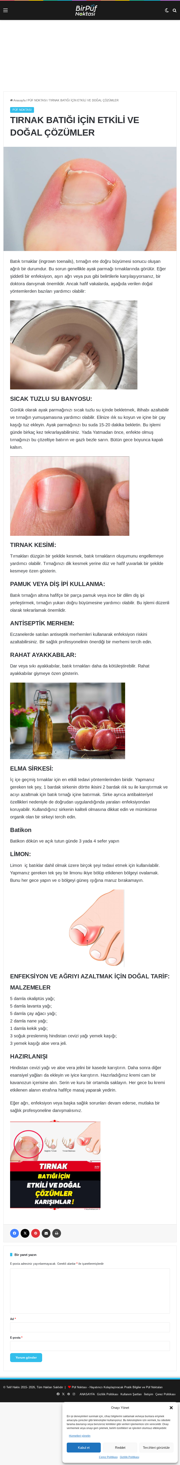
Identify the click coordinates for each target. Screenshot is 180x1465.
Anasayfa (19, 100)
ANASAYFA (87, 1394)
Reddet (120, 1447)
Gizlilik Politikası (129, 1457)
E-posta (16, 1337)
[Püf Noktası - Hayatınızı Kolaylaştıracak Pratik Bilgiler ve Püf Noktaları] (90, 10)
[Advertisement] (90, 57)
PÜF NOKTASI (37, 100)
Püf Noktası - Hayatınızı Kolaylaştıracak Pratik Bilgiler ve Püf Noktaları (117, 1387)
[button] (171, 1408)
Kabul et (84, 1447)
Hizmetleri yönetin (79, 1435)
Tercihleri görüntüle (156, 1447)
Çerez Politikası (108, 1457)
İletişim (148, 1394)
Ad (13, 1319)
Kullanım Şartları (131, 1394)
